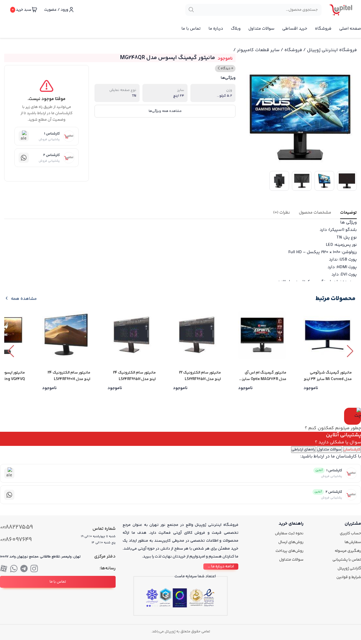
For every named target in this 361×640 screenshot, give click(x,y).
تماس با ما (191, 28)
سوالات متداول (261, 28)
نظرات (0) (281, 212)
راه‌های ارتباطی (303, 449)
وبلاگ (236, 28)
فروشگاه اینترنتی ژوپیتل (332, 50)
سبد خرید (21, 10)
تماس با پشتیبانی (347, 560)
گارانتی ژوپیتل (349, 568)
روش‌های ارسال (290, 542)
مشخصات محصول (315, 212)
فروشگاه (323, 28)
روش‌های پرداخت (289, 551)
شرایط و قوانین (348, 577)
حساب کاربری (350, 533)
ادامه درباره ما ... (221, 566)
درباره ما (215, 28)
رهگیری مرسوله (348, 551)
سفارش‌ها (353, 542)
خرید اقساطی (294, 28)
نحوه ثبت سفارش (289, 533)
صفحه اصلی (350, 28)
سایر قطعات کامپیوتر (258, 50)
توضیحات (348, 212)
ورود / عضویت (56, 10)
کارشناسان (352, 449)
